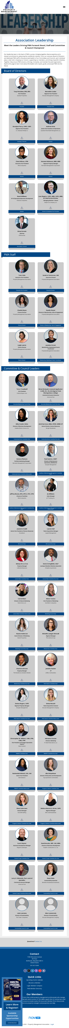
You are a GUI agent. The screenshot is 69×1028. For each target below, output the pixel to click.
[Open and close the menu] (42, 7)
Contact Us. (38, 941)
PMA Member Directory (34, 988)
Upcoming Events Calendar (34, 980)
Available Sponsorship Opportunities (12, 1015)
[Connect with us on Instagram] (36, 970)
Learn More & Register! (12, 1006)
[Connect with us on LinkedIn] (32, 970)
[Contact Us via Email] (43, 970)
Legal (52, 1024)
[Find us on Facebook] (25, 970)
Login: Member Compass (34, 986)
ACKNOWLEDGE (12, 1023)
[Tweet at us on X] (29, 970)
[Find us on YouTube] (40, 970)
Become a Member (34, 983)
